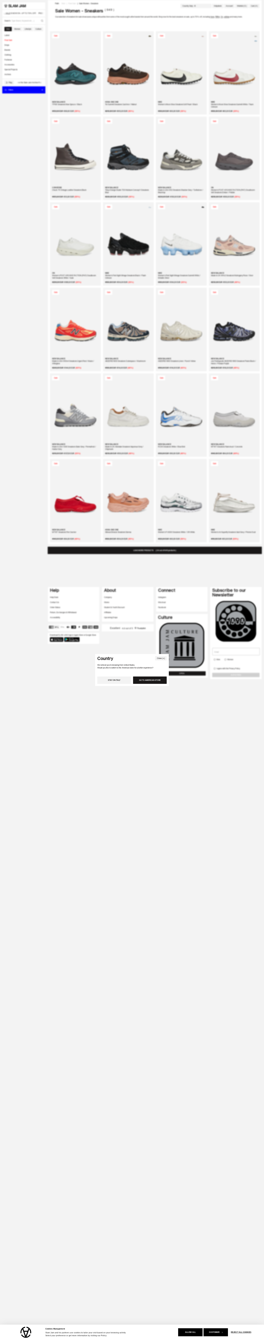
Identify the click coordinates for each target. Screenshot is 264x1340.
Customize (214, 1332)
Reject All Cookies (241, 1332)
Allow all (190, 1332)
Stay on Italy (114, 680)
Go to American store (150, 680)
